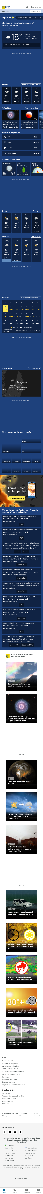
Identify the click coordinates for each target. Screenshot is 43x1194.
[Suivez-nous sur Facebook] (4, 1132)
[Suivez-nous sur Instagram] (10, 1132)
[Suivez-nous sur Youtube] (15, 1132)
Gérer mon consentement (12, 1074)
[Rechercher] (27, 7)
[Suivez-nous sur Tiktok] (20, 1132)
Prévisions (34, 11)
